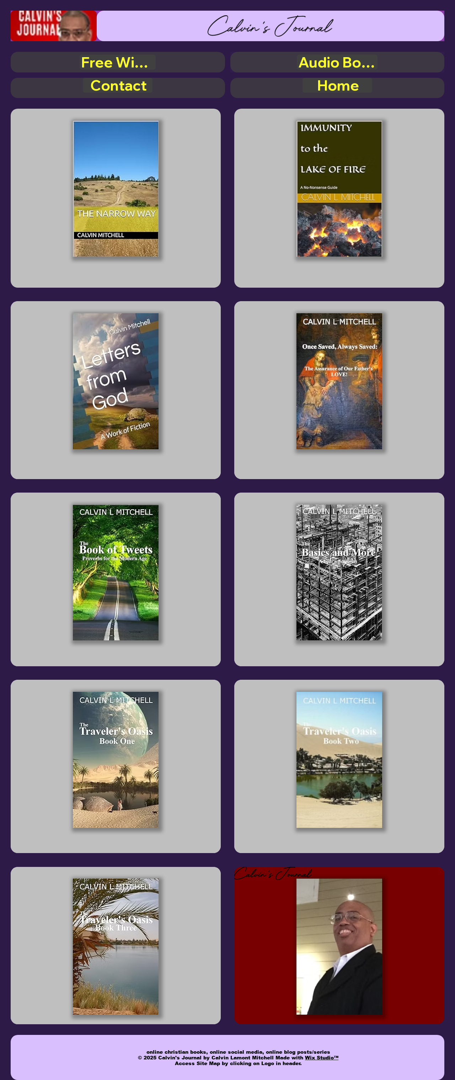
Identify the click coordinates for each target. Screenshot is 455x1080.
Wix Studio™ (321, 1057)
